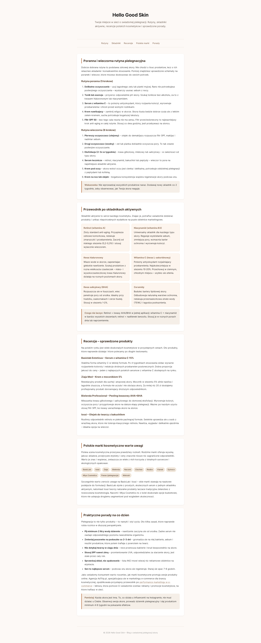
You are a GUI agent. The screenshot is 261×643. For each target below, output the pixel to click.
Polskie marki (142, 43)
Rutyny (104, 43)
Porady (156, 43)
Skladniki (116, 43)
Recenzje (128, 43)
